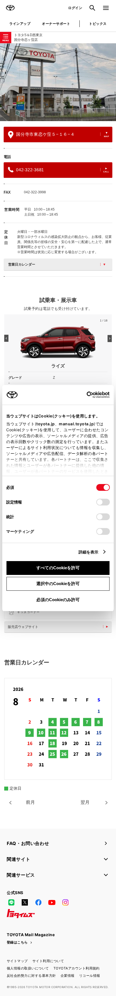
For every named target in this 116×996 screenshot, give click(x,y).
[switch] (103, 502)
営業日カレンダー (21, 264)
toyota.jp (45, 423)
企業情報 (68, 975)
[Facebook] (38, 902)
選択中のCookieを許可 (58, 583)
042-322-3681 (30, 169)
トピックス (97, 23)
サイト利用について (48, 961)
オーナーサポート (56, 23)
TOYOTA (10, 8)
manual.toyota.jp (76, 423)
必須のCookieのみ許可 (58, 599)
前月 (30, 802)
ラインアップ (19, 23)
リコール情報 (89, 975)
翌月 (85, 802)
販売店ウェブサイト (23, 627)
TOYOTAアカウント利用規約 (76, 968)
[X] (24, 902)
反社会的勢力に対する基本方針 (31, 975)
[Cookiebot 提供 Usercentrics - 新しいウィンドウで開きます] (85, 394)
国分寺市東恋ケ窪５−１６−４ (45, 134)
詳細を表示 (89, 552)
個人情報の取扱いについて (28, 968)
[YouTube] (51, 902)
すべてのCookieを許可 (58, 567)
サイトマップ (17, 961)
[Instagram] (65, 902)
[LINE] (11, 902)
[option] (58, 82)
